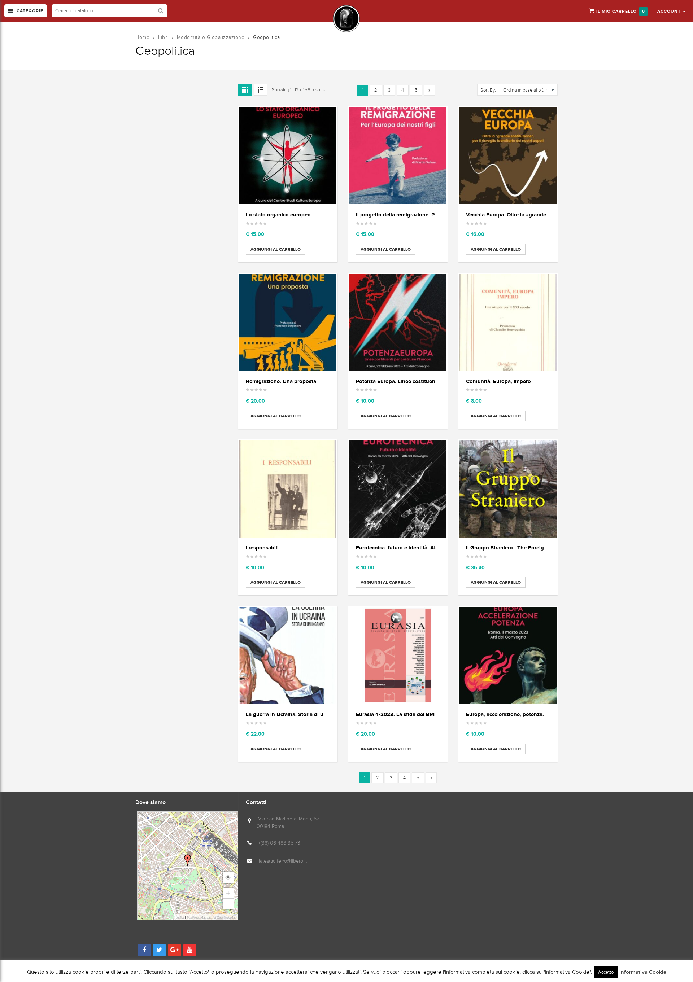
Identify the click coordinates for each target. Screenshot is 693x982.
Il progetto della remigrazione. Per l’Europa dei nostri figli (426, 214)
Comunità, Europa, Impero (498, 381)
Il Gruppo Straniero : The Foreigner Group (517, 547)
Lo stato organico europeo (278, 214)
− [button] (228, 903)
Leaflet (180, 917)
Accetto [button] (606, 972)
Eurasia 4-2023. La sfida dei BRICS (398, 714)
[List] (260, 90)
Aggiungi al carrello (275, 249)
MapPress (193, 917)
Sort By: (488, 90)
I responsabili (262, 547)
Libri (163, 37)
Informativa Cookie (642, 972)
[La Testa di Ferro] (346, 18)
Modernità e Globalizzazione (211, 37)
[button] (671, 10)
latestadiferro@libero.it (283, 861)
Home (142, 37)
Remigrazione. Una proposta (281, 381)
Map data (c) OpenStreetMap (218, 917)
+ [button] (228, 893)
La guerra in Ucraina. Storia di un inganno (297, 714)
